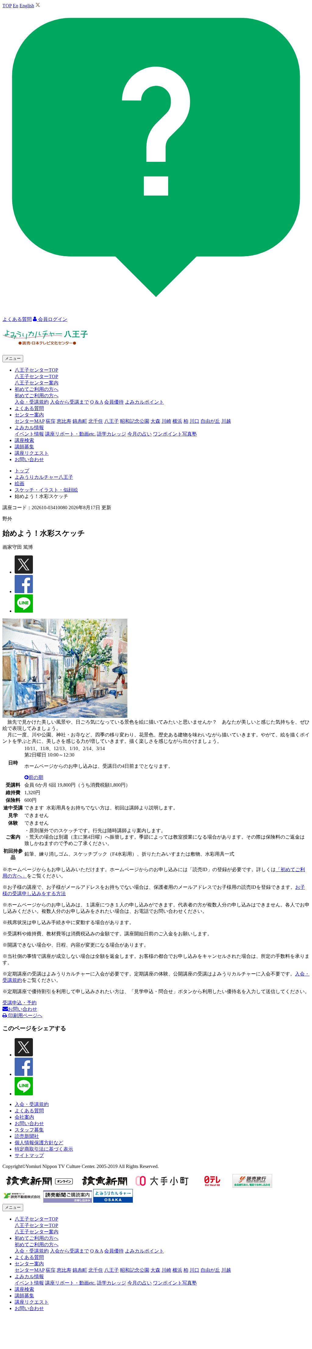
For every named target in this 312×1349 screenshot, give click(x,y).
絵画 (19, 483)
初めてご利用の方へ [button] (36, 389)
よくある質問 (29, 408)
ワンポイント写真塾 (175, 433)
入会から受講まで (69, 402)
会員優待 (114, 402)
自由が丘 (210, 421)
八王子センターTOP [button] (36, 370)
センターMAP (29, 421)
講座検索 (24, 440)
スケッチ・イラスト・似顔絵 (46, 489)
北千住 (95, 421)
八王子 (111, 421)
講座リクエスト (32, 453)
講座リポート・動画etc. (70, 433)
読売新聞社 (27, 1136)
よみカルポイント (144, 402)
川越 (226, 421)
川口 (194, 421)
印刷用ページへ (24, 1015)
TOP (7, 5)
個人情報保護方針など (39, 1142)
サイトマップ (29, 1155)
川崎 (166, 421)
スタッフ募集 (29, 1129)
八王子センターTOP (36, 376)
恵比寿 (64, 421)
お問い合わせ (29, 459)
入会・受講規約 (32, 402)
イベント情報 (29, 433)
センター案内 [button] (29, 414)
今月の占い (139, 433)
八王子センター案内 (36, 382)
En (15, 5)
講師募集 (24, 446)
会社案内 (24, 1117)
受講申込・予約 (19, 1002)
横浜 (177, 421)
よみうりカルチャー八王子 (44, 477)
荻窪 (50, 421)
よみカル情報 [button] (29, 427)
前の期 (36, 777)
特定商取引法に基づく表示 (44, 1149)
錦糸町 (80, 421)
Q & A (96, 402)
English (27, 5)
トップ (22, 470)
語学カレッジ (111, 433)
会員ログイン (52, 319)
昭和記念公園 (134, 421)
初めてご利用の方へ (36, 395)
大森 (155, 421)
